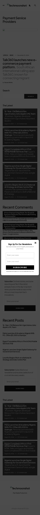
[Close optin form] (36, 243)
